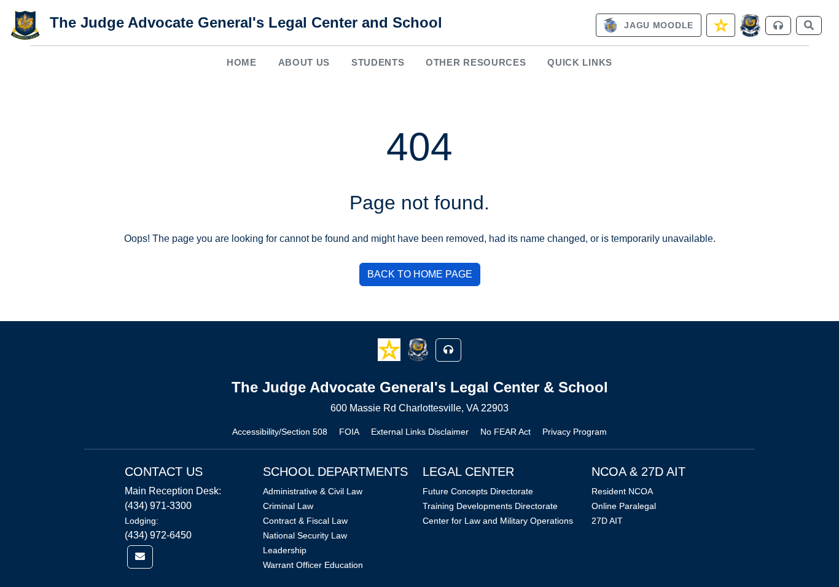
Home (242, 62)
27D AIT (607, 521)
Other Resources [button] (476, 62)
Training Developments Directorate (490, 506)
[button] (390, 349)
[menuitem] (241, 62)
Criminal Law (288, 506)
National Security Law (305, 535)
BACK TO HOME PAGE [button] (419, 274)
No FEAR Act (505, 432)
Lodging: (141, 521)
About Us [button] (304, 62)
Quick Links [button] (579, 62)
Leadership (284, 550)
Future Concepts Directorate (478, 491)
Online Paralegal (623, 506)
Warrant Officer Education (313, 565)
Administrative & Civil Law (312, 491)
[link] (648, 25)
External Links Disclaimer (420, 432)
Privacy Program (574, 432)
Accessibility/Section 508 (279, 432)
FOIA (349, 432)
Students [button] (378, 62)
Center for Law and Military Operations (498, 521)
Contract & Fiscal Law (305, 521)
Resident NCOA (622, 491)
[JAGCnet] (750, 25)
